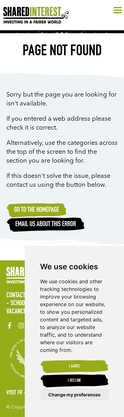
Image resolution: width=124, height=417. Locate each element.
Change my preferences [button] (74, 394)
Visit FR (14, 393)
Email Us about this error (46, 224)
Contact (15, 295)
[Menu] (118, 10)
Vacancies (18, 311)
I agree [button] (74, 366)
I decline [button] (74, 381)
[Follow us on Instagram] (21, 325)
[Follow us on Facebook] (9, 325)
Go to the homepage (36, 210)
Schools (20, 303)
